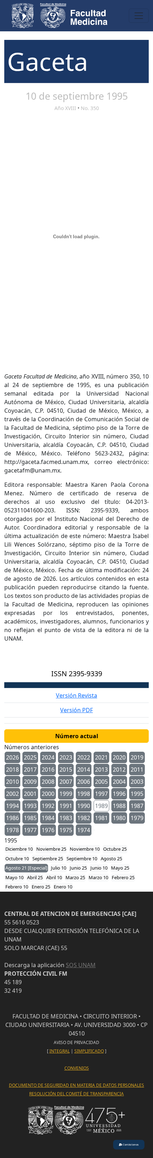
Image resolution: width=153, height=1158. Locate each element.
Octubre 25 (115, 849)
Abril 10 (54, 877)
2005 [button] (101, 782)
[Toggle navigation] (139, 16)
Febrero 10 (16, 886)
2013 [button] (101, 769)
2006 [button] (83, 782)
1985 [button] (30, 818)
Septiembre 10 (82, 858)
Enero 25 (41, 886)
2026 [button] (12, 757)
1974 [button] (83, 830)
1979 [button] (137, 818)
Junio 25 (78, 868)
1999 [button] (65, 794)
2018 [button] (12, 769)
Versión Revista (76, 695)
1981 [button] (101, 818)
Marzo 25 (75, 877)
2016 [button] (48, 769)
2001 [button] (30, 794)
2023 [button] (65, 757)
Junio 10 (98, 868)
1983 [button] (65, 818)
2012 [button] (119, 769)
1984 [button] (48, 818)
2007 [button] (65, 782)
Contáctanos (130, 1144)
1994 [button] (12, 806)
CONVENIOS (76, 1068)
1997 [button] (101, 794)
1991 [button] (65, 806)
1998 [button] (83, 794)
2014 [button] (83, 769)
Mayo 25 (120, 868)
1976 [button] (48, 830)
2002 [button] (12, 794)
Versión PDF (76, 710)
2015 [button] (65, 769)
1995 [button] (137, 794)
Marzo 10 (98, 877)
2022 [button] (83, 757)
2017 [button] (30, 769)
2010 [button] (12, 782)
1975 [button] (65, 830)
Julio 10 (58, 868)
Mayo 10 (14, 877)
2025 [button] (30, 757)
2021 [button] (101, 757)
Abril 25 (35, 877)
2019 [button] (137, 757)
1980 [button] (119, 818)
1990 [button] (83, 806)
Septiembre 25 (47, 858)
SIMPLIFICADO (89, 1051)
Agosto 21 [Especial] (26, 868)
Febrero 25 (123, 877)
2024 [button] (48, 757)
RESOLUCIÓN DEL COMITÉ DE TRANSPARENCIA (76, 1094)
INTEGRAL (59, 1051)
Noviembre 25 (51, 849)
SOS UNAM (81, 965)
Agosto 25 (111, 858)
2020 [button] (119, 757)
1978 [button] (12, 830)
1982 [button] (83, 818)
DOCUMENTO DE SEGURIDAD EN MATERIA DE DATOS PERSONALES (76, 1085)
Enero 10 (63, 886)
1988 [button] (119, 806)
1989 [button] (101, 806)
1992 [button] (48, 806)
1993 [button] (30, 806)
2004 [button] (119, 782)
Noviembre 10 (85, 849)
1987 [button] (137, 806)
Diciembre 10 (19, 849)
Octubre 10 (17, 858)
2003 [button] (137, 782)
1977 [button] (30, 830)
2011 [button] (137, 769)
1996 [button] (119, 794)
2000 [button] (48, 794)
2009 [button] (30, 782)
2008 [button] (48, 782)
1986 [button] (12, 818)
